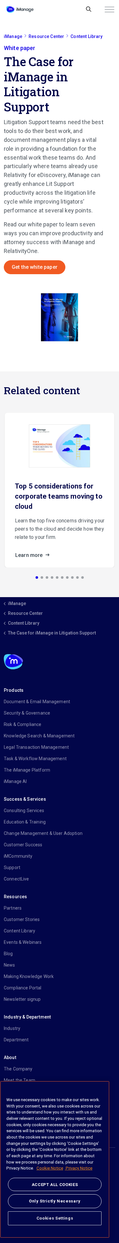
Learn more (29, 555)
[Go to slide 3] (47, 577)
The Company (18, 1068)
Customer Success (23, 844)
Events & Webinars (23, 942)
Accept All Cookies (55, 1184)
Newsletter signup (22, 999)
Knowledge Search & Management (39, 735)
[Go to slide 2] (42, 577)
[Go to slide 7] (67, 577)
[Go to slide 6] (62, 577)
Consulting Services (24, 810)
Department (16, 1039)
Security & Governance (27, 713)
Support (12, 867)
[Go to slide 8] (72, 577)
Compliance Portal (23, 987)
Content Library (19, 930)
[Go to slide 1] (37, 577)
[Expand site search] (88, 9)
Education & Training (25, 821)
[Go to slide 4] (52, 577)
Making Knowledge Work (29, 976)
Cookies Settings (54, 1218)
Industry (12, 1028)
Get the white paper (34, 267)
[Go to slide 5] (57, 577)
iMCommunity (18, 856)
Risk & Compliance (23, 724)
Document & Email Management (37, 701)
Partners (13, 908)
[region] (54, 1159)
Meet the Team (19, 1080)
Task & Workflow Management (35, 758)
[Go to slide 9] (77, 577)
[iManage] (19, 9)
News (9, 965)
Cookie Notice (49, 1168)
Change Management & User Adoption (43, 833)
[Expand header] (109, 9)
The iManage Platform (27, 770)
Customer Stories (22, 919)
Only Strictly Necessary (55, 1201)
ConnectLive (16, 878)
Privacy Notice (78, 1168)
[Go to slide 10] (82, 577)
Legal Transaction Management (36, 747)
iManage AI (15, 781)
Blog (8, 953)
